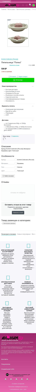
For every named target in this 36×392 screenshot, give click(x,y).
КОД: (30, 65)
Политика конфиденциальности (18, 386)
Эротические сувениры (9, 223)
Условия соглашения (18, 383)
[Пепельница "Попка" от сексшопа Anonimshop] (18, 33)
